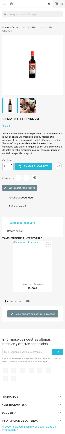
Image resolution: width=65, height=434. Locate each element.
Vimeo (48, 370)
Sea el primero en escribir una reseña (34, 313)
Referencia (14, 231)
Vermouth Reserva (33, 284)
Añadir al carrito (33, 166)
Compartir (18, 178)
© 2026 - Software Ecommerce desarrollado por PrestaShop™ (29, 428)
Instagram (5, 378)
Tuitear (26, 178)
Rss (22, 370)
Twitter (13, 370)
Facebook (5, 370)
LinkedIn (13, 378)
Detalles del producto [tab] (22, 223)
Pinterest (34, 178)
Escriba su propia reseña (21, 187)
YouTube (31, 370)
